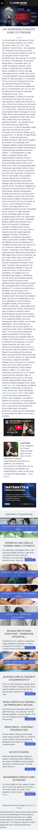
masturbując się (8, 127)
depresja (11, 385)
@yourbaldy (25, 456)
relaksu (11, 81)
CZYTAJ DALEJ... (30, 560)
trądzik (5, 395)
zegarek (5, 204)
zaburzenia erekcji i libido (12, 393)
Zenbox (29, 805)
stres (29, 89)
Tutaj (12, 822)
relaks (21, 45)
